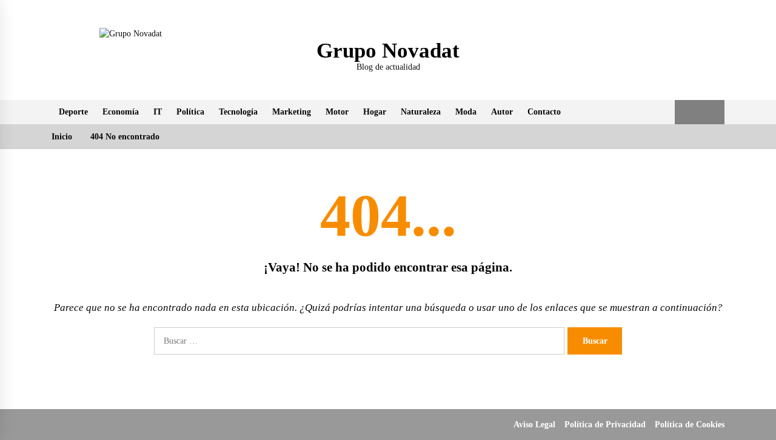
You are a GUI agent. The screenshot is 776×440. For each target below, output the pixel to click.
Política (190, 111)
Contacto (544, 111)
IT (157, 111)
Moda (466, 111)
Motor (337, 111)
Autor (502, 111)
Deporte (73, 111)
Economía (120, 111)
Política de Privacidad (605, 424)
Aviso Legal (534, 424)
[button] (687, 112)
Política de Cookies (689, 424)
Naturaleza (421, 111)
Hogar (374, 111)
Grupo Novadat (388, 50)
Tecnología (238, 111)
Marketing (291, 111)
